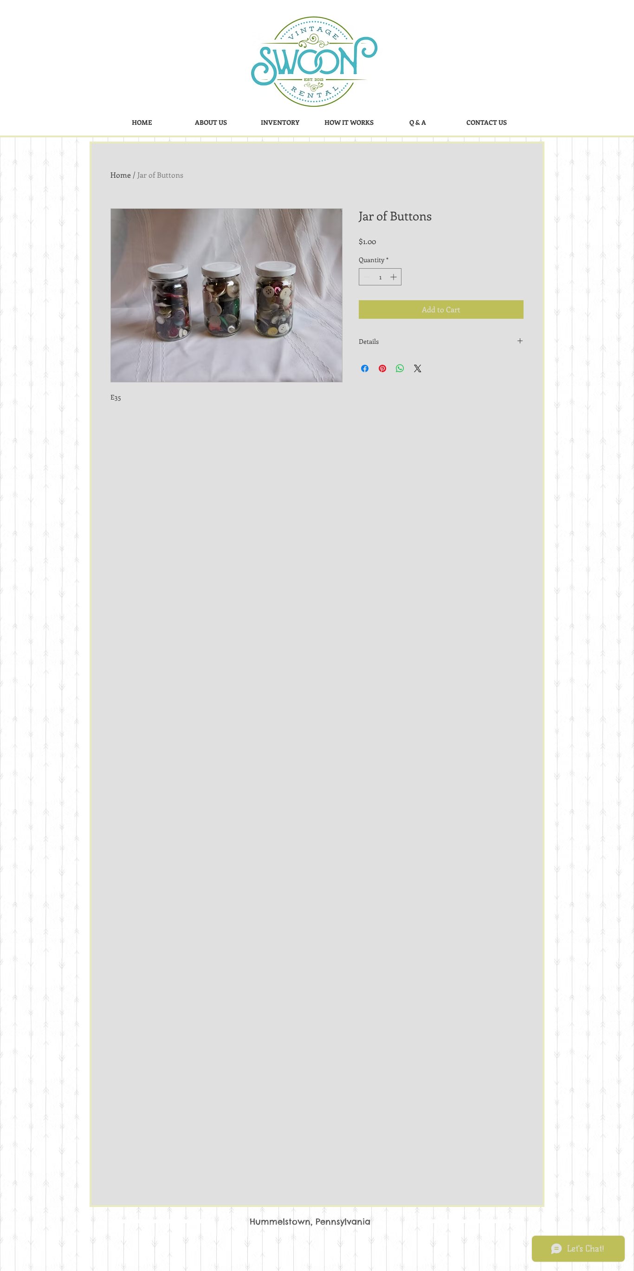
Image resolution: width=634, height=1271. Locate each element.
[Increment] (394, 277)
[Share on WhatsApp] (400, 368)
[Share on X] (417, 368)
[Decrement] (366, 277)
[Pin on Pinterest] (382, 368)
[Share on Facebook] (364, 368)
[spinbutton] (380, 277)
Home (120, 175)
